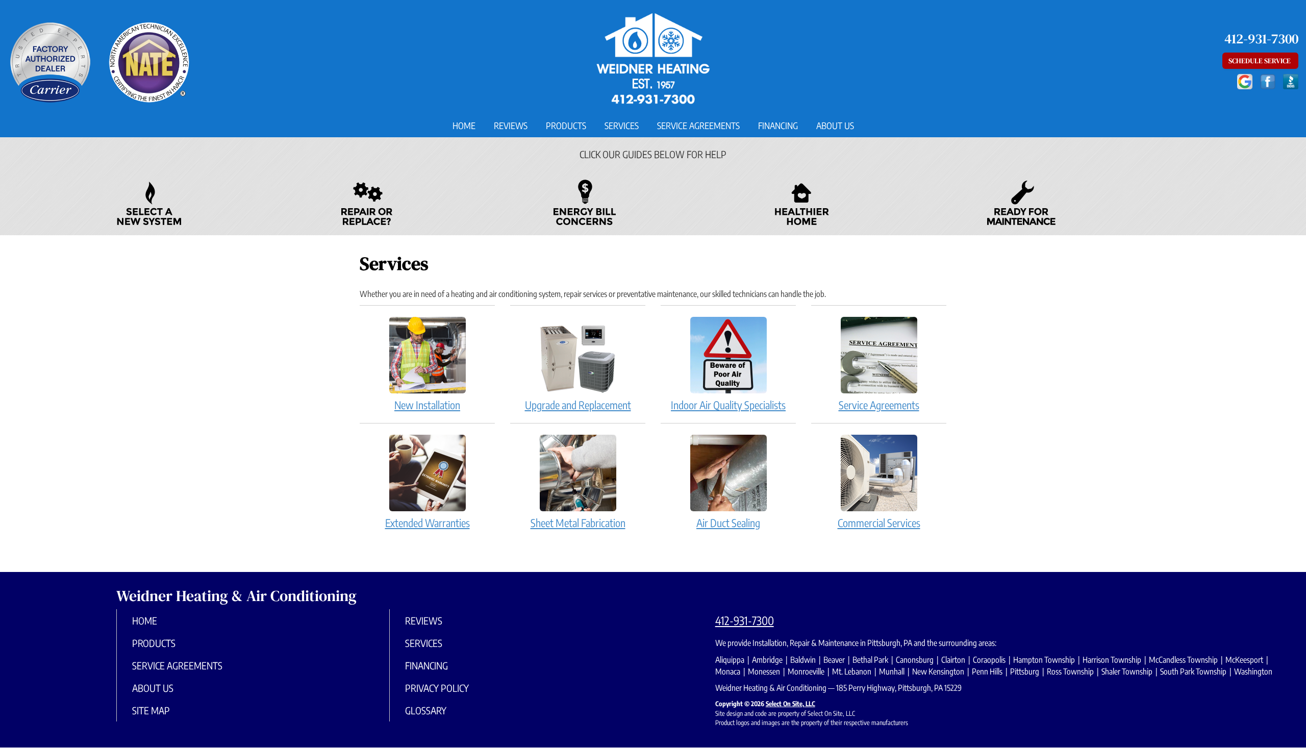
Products (566, 125)
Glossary (425, 710)
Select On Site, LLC (790, 704)
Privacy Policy (437, 688)
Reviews (511, 125)
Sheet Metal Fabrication (578, 523)
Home (464, 125)
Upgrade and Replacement (578, 405)
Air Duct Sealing (728, 523)
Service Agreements (698, 125)
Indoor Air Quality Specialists (728, 405)
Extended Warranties (427, 523)
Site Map (151, 710)
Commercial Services (879, 523)
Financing (778, 125)
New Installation (427, 405)
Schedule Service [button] (1260, 61)
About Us (835, 125)
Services (622, 125)
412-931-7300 (744, 620)
